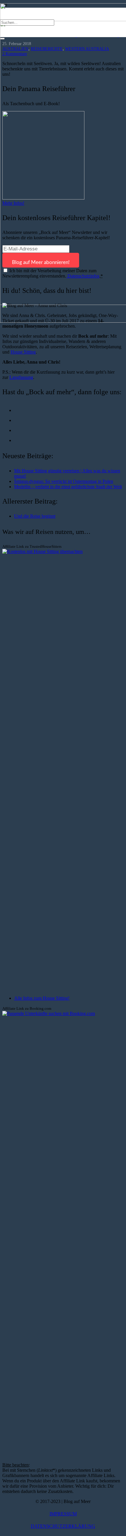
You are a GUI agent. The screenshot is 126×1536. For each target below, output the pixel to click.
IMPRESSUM (63, 1513)
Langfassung (21, 377)
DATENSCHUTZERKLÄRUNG (63, 1526)
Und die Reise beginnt (34, 516)
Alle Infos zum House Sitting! (41, 998)
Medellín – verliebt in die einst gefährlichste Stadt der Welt (68, 486)
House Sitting (23, 351)
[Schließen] (2, 38)
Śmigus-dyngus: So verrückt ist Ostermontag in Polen (63, 481)
